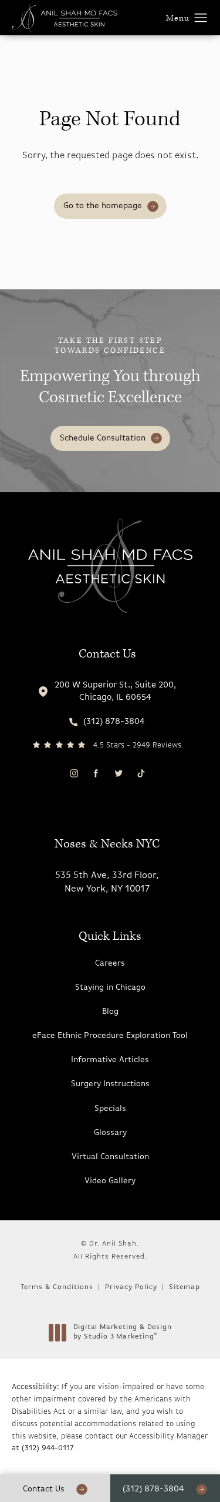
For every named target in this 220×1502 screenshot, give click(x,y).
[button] (201, 18)
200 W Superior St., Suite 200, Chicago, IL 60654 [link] (115, 691)
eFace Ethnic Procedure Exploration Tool (110, 1036)
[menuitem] (73, 773)
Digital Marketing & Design (122, 1332)
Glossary (110, 1133)
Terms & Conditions (57, 1287)
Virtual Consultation (110, 1157)
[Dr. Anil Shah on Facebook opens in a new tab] (96, 773)
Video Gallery (110, 1181)
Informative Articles (110, 1060)
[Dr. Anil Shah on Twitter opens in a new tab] (118, 773)
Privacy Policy (131, 1287)
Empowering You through (110, 372)
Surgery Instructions (110, 1084)
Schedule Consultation (102, 438)
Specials (110, 1108)
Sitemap (184, 1287)
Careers (110, 963)
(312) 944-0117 (48, 1448)
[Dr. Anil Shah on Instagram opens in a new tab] (73, 773)
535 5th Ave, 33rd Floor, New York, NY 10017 (107, 882)
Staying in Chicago (110, 987)
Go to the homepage (102, 206)
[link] (107, 721)
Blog (110, 1011)
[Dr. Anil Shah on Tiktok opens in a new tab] (140, 773)
